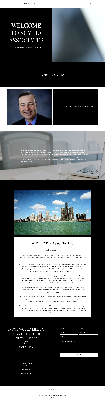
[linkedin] (90, 4)
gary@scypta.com (26, 369)
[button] (76, 106)
